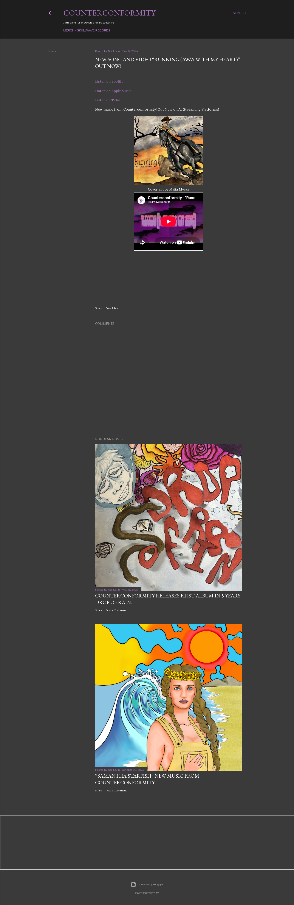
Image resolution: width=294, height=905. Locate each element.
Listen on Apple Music (113, 91)
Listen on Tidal (107, 100)
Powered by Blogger (150, 884)
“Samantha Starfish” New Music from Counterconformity (147, 779)
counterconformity (109, 13)
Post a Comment (116, 610)
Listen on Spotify (109, 81)
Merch (68, 30)
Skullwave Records (93, 30)
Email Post (112, 308)
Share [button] (52, 51)
